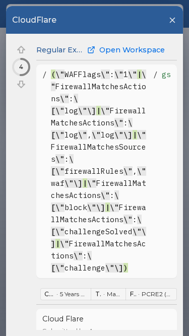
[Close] (172, 20)
